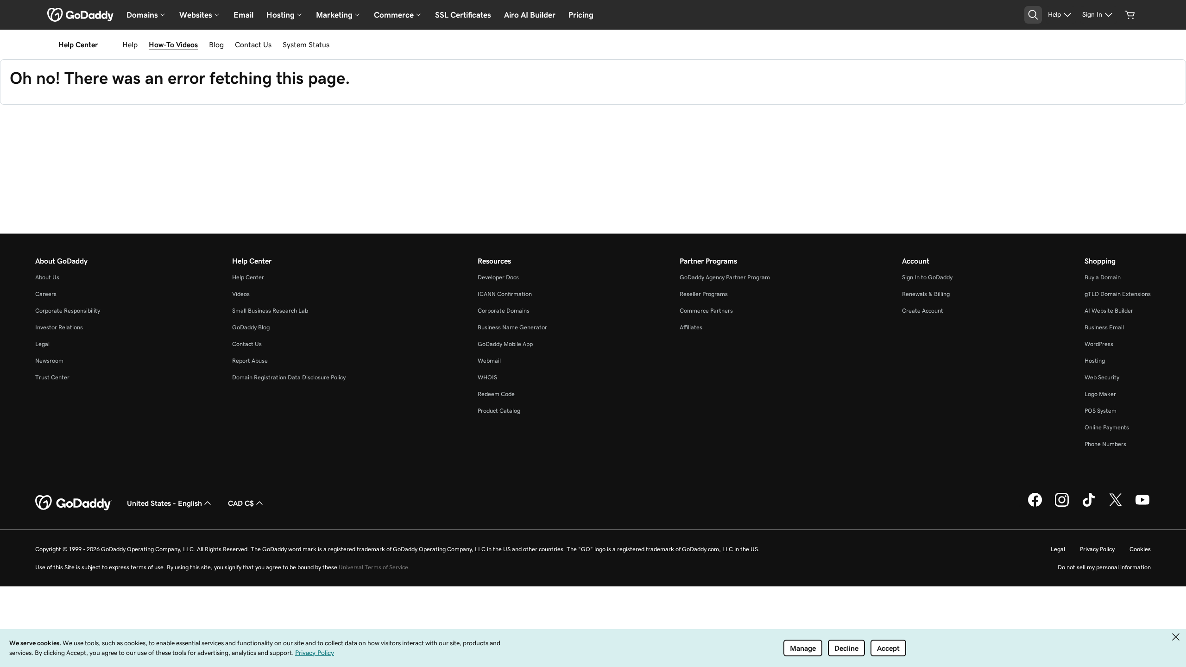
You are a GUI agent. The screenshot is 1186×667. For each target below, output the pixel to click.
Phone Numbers (1105, 444)
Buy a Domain (1103, 277)
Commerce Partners (706, 311)
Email (243, 15)
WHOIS (487, 377)
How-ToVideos (173, 44)
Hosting (1095, 361)
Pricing (580, 15)
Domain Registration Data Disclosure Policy (289, 377)
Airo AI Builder (529, 15)
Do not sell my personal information (1104, 567)
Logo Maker (1100, 394)
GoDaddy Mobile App (505, 344)
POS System (1101, 411)
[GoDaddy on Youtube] (1142, 505)
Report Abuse (250, 361)
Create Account (922, 311)
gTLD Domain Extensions (1118, 294)
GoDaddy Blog (251, 327)
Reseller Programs (704, 294)
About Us (47, 277)
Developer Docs (498, 277)
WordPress (1099, 344)
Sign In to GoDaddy (927, 277)
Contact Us (253, 44)
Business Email (1104, 327)
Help (130, 44)
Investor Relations (59, 327)
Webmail (489, 361)
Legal (42, 344)
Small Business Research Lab (270, 311)
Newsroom (49, 361)
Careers (46, 294)
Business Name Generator (512, 327)
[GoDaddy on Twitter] (1115, 505)
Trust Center (52, 377)
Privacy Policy (1097, 549)
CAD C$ (241, 503)
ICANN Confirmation (505, 294)
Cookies (1140, 549)
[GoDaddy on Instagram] (1062, 505)
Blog (216, 44)
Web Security (1102, 377)
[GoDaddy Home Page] (73, 503)
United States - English (164, 503)
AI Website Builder (1109, 311)
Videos (241, 294)
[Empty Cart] (1129, 14)
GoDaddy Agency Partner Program (725, 277)
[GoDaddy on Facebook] (1035, 505)
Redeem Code (496, 394)
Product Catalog (499, 411)
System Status (306, 44)
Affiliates (691, 327)
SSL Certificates (463, 15)
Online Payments (1107, 427)
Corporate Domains (504, 311)
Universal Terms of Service (373, 567)
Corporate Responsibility (67, 311)
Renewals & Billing (926, 294)
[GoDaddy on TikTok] (1088, 505)
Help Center (248, 277)
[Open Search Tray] (1033, 15)
